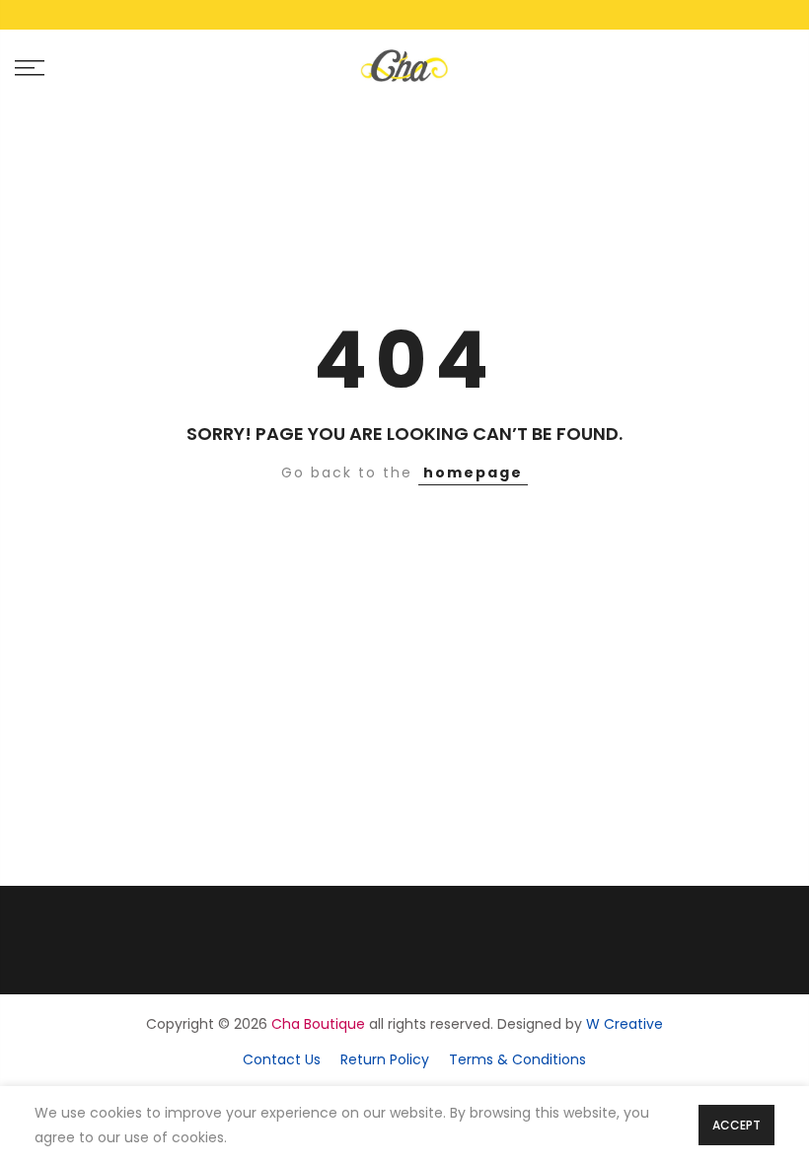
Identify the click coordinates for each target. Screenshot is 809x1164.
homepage (473, 472)
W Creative (624, 1024)
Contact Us (282, 1059)
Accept (736, 1125)
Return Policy (384, 1059)
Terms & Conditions (517, 1059)
